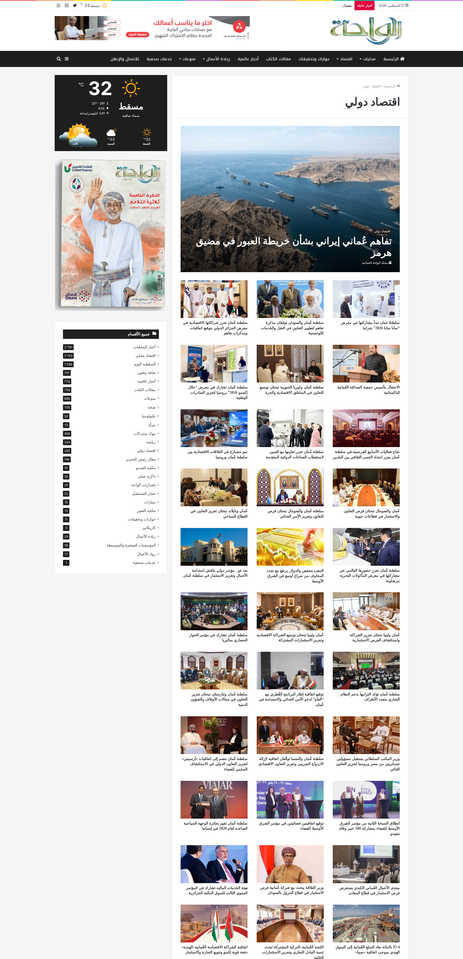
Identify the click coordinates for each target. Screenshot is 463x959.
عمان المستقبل (144, 493)
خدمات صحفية (159, 59)
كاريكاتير (149, 528)
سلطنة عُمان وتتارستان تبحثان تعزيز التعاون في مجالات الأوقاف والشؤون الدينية (219, 699)
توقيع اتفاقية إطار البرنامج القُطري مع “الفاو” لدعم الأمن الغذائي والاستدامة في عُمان (291, 699)
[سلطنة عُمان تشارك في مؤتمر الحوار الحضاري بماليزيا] (214, 611)
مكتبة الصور (146, 510)
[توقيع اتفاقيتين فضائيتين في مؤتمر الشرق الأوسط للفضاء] (290, 800)
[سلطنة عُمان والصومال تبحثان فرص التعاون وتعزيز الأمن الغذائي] (290, 487)
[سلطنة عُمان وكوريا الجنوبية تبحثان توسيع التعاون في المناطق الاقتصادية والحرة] (290, 364)
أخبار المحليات (144, 347)
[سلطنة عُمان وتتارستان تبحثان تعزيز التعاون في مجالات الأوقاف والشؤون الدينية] (214, 671)
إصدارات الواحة (143, 485)
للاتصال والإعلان (125, 59)
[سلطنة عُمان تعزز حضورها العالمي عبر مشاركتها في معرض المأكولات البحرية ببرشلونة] (366, 547)
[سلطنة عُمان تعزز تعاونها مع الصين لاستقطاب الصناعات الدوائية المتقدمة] (290, 428)
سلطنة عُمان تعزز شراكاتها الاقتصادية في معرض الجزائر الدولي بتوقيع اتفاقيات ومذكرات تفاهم (215, 328)
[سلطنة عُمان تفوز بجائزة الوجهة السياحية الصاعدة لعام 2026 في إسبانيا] (214, 800)
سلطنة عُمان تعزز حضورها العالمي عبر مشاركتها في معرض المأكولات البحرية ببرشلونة (369, 575)
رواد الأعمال (146, 554)
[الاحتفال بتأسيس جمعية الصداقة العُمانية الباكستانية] (366, 364)
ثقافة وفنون (146, 372)
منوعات (189, 59)
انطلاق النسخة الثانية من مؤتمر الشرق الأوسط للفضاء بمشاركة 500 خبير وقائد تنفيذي (369, 828)
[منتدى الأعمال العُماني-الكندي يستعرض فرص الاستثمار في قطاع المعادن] (366, 864)
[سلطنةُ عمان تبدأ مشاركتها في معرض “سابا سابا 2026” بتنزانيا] (366, 299)
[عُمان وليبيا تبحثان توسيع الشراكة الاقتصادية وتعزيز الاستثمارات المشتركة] (290, 611)
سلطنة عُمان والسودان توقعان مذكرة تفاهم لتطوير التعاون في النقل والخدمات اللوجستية (292, 328)
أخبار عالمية (248, 59)
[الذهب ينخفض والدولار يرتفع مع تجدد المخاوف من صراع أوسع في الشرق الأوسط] (290, 547)
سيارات (150, 502)
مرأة (152, 424)
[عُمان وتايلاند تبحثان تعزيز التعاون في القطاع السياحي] (214, 487)
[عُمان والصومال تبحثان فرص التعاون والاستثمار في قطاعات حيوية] (366, 487)
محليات (369, 59)
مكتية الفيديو (146, 468)
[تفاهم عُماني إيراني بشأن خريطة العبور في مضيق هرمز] (290, 199)
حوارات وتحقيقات (314, 59)
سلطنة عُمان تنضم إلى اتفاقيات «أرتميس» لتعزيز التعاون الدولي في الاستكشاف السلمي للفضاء (215, 764)
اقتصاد (346, 59)
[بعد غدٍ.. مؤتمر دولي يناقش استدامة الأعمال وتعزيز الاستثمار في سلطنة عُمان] (214, 547)
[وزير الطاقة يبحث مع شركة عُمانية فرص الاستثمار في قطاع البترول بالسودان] (290, 864)
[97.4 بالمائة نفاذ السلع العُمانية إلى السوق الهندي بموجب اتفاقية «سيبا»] (366, 923)
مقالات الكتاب (278, 59)
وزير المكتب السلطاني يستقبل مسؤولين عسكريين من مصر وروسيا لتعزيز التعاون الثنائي (368, 764)
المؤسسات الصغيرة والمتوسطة (131, 545)
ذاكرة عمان (147, 476)
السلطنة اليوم (145, 364)
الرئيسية (391, 59)
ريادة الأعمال (218, 59)
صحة (152, 407)
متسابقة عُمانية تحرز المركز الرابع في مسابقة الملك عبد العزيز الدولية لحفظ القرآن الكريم (286, 5)
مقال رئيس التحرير (141, 459)
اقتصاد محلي (146, 355)
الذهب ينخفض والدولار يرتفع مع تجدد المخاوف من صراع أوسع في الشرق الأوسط (295, 575)
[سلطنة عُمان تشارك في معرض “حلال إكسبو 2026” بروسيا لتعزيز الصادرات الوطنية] (214, 364)
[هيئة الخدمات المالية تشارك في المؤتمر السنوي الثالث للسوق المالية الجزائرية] (214, 864)
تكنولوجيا (149, 416)
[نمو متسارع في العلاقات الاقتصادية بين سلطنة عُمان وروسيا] (214, 428)
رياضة (151, 442)
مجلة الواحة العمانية (375, 263)
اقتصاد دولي (146, 450)
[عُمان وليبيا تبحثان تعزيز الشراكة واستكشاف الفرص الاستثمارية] (366, 611)
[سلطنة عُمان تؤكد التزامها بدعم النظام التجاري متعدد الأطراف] (366, 671)
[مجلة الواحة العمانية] (365, 30)
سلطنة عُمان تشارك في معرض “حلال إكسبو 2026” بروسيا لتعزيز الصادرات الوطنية (218, 392)
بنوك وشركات (145, 433)
